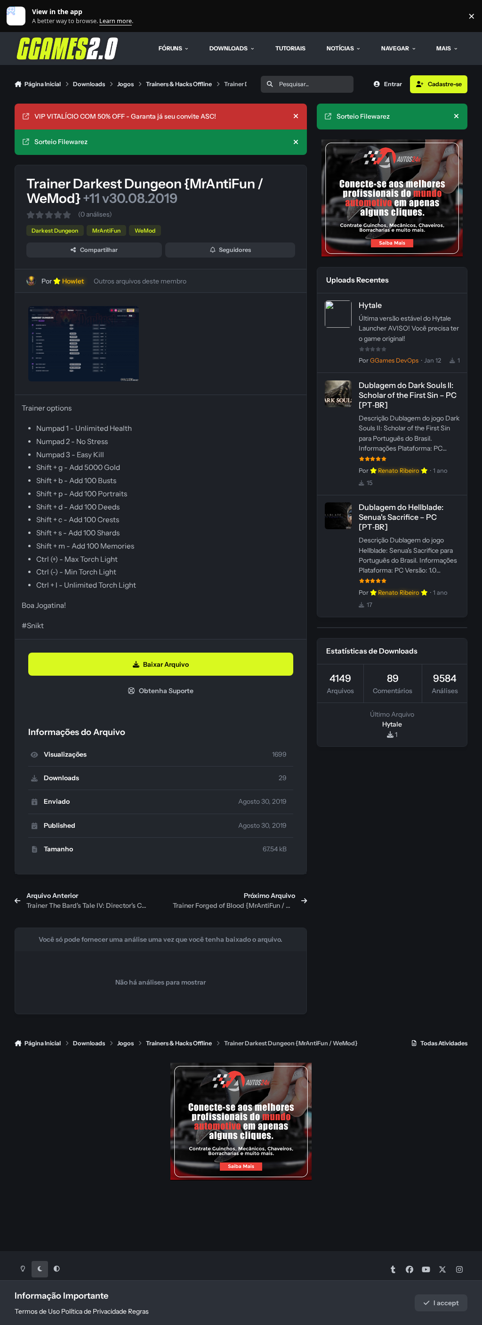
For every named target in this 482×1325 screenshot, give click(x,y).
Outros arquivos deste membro (140, 281)
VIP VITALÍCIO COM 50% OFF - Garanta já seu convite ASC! (125, 116)
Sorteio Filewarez (61, 141)
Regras (138, 1311)
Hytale (370, 305)
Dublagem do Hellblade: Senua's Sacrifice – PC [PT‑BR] (401, 517)
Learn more (18, 16)
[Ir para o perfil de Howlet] (31, 281)
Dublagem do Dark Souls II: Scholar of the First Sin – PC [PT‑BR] (408, 395)
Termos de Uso (37, 1311)
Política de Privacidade (94, 1311)
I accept (446, 1303)
